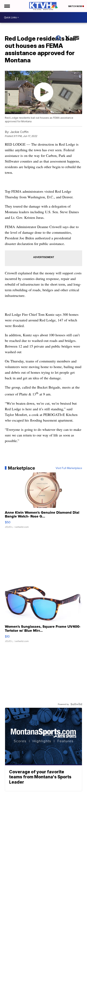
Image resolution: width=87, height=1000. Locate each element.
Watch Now (75, 6)
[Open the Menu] (7, 6)
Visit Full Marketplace (69, 468)
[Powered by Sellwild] (76, 704)
